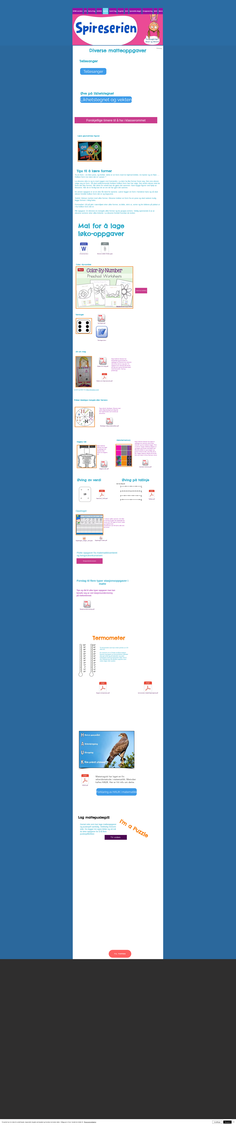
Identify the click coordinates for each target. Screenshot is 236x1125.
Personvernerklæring (90, 1122)
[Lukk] (234, 1122)
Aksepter (227, 1122)
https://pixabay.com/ (92, 390)
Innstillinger (217, 1122)
